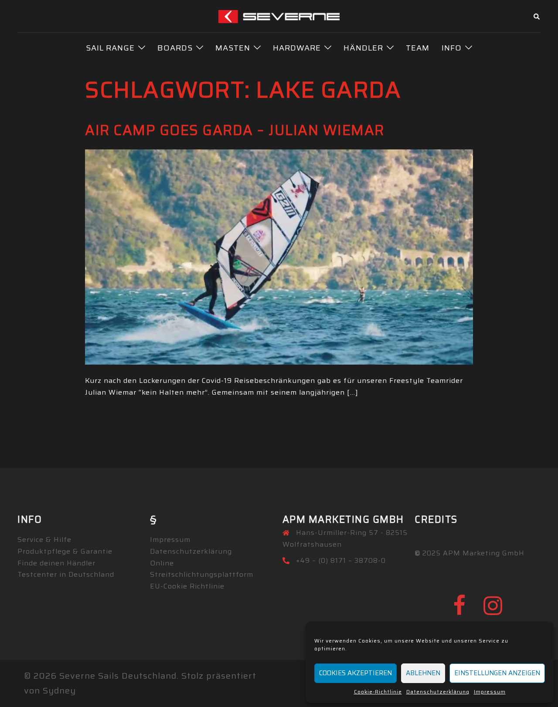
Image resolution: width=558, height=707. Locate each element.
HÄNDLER (363, 48)
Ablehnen (423, 673)
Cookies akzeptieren (355, 673)
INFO (452, 48)
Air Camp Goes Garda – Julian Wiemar (234, 130)
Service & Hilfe (44, 539)
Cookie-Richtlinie (378, 691)
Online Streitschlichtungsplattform (201, 569)
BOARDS (175, 48)
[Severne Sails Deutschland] (279, 16)
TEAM (417, 48)
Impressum (490, 691)
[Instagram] (493, 611)
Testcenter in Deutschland (65, 574)
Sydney (59, 690)
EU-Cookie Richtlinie (187, 586)
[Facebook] (459, 611)
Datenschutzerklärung (438, 691)
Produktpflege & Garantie (64, 551)
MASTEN (232, 48)
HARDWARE (297, 48)
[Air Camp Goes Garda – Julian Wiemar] (279, 256)
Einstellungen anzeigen (497, 673)
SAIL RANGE (110, 48)
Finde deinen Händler (56, 563)
